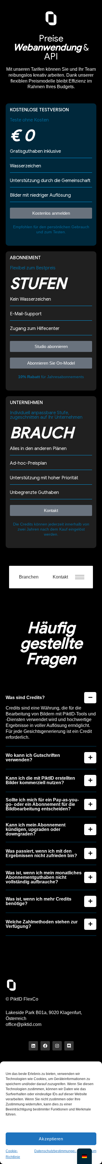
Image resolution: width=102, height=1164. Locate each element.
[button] (82, 577)
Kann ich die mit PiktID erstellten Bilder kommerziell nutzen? (40, 780)
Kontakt (60, 577)
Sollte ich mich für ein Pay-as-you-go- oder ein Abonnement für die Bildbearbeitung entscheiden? (42, 804)
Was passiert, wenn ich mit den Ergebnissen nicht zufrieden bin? (41, 853)
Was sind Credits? (25, 697)
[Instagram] (57, 1045)
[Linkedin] (33, 1045)
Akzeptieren (51, 1138)
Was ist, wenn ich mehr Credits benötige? (38, 901)
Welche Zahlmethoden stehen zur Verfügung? (42, 924)
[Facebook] (45, 1045)
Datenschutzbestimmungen (55, 1151)
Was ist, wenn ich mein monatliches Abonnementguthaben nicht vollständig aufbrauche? (44, 877)
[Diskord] (69, 1045)
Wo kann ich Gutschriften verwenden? (33, 757)
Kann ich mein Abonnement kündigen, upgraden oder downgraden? (35, 829)
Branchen (29, 577)
